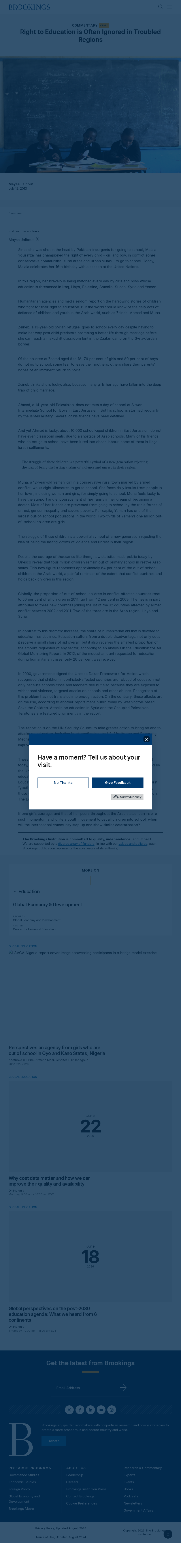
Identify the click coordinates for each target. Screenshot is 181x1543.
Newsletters (133, 1503)
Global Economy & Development (47, 904)
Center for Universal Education (34, 929)
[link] (29, 892)
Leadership (74, 1475)
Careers (72, 1482)
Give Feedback (118, 783)
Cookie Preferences (81, 1503)
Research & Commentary (143, 1468)
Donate (54, 1441)
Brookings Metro (21, 1508)
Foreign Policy (19, 1489)
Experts (129, 1475)
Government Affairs (138, 1510)
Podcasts (131, 1496)
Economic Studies (22, 1482)
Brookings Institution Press (86, 1489)
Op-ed (104, 25)
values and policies (133, 843)
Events (129, 1482)
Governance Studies (24, 1475)
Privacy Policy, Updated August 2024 (60, 1528)
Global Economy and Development (36, 920)
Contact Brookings (80, 1496)
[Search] (161, 7)
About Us (76, 1468)
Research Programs (30, 1468)
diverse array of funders (76, 843)
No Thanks (63, 783)
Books (128, 1489)
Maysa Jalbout (21, 184)
